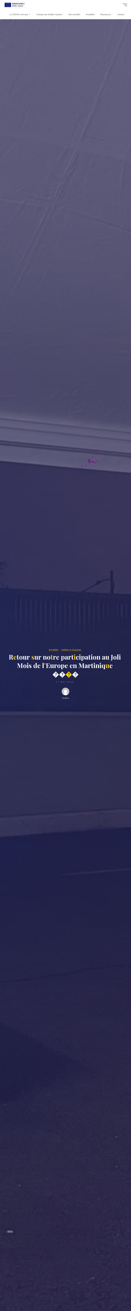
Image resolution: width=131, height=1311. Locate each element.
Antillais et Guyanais (71, 650)
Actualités (53, 650)
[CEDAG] (14, 5)
